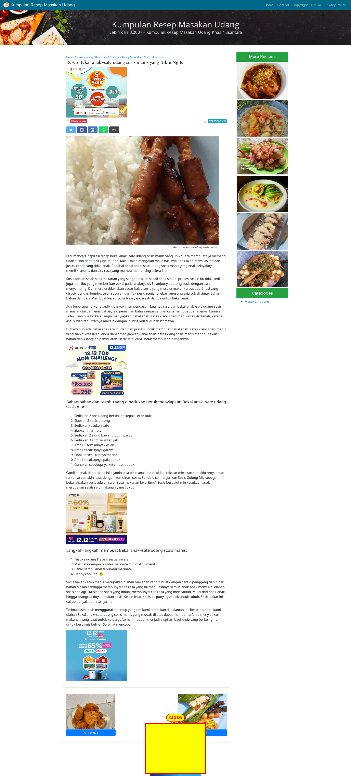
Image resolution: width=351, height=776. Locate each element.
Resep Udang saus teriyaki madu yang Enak (260, 79)
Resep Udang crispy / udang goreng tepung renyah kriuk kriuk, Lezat (261, 155)
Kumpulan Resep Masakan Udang (42, 4)
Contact (283, 5)
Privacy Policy (335, 5)
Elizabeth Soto (78, 121)
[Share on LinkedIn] (93, 129)
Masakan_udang (84, 57)
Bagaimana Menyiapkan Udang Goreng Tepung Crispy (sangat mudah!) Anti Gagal (91, 710)
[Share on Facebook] (82, 129)
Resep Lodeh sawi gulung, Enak (260, 192)
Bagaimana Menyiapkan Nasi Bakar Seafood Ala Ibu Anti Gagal (202, 710)
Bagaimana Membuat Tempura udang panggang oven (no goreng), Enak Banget (260, 230)
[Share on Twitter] (71, 129)
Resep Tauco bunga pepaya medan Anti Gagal (261, 267)
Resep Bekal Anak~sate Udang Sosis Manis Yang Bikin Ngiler (130, 57)
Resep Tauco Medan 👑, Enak (262, 117)
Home (269, 5)
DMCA (316, 5)
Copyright (300, 5)
